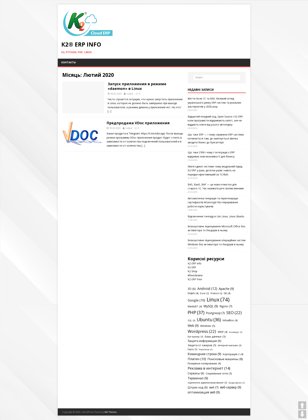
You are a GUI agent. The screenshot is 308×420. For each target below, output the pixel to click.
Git (227, 293)
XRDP (222, 332)
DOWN (302, 414)
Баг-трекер (195, 336)
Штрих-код (198, 387)
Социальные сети (219, 373)
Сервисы (196, 373)
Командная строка (204, 354)
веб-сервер (230, 387)
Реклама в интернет (209, 368)
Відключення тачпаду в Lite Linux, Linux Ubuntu (216, 216)
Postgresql (215, 313)
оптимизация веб (204, 392)
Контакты (68, 62)
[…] (109, 111)
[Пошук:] (217, 78)
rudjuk (129, 93)
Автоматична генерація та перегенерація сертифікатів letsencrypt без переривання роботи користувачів (213, 202)
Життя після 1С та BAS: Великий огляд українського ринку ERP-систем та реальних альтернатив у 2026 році (214, 102)
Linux (218, 299)
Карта (192, 349)
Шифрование (237, 382)
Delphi (193, 293)
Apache (226, 288)
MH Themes (111, 412)
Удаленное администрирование (207, 382)
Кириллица (205, 349)
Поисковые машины (225, 359)
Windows (207, 325)
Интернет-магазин (229, 345)
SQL (191, 320)
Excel (204, 293)
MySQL (211, 306)
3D (192, 289)
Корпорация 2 (233, 354)
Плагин (197, 359)
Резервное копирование (204, 363)
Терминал (198, 378)
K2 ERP (192, 267)
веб (214, 387)
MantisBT (195, 306)
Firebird (216, 293)
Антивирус (235, 332)
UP (302, 405)
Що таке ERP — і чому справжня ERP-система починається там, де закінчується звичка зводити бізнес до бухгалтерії (216, 138)
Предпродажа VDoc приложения (138, 123)
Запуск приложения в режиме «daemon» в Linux (137, 86)
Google (196, 300)
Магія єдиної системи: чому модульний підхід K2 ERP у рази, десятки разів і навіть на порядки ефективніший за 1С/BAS (215, 170)
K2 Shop (192, 271)
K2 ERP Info (194, 263)
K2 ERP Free (195, 279)
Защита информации (204, 341)
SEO (234, 312)
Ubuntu (209, 319)
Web (193, 325)
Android (207, 288)
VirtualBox (230, 320)
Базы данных (215, 336)
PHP (196, 312)
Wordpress (202, 331)
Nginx (226, 306)
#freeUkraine (195, 275)
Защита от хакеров (202, 345)
